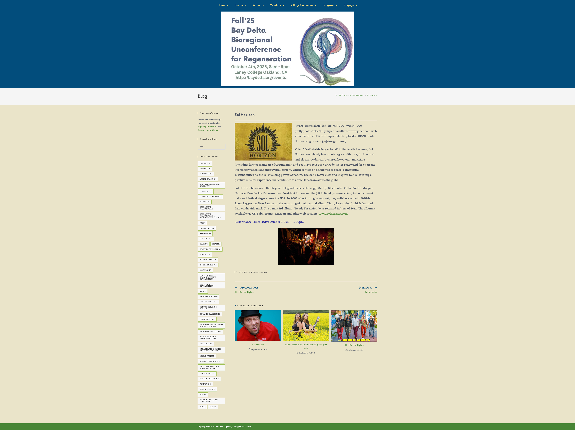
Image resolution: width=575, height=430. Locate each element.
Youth (212, 407)
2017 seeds (205, 169)
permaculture (207, 319)
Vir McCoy (258, 344)
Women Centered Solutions (209, 401)
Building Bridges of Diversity (210, 185)
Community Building (210, 197)
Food (202, 223)
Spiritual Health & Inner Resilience (209, 367)
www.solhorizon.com (333, 213)
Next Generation (208, 302)
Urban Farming (207, 389)
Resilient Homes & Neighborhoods (209, 338)
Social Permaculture (211, 361)
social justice (207, 356)
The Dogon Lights (354, 345)
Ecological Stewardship (206, 208)
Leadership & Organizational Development (208, 277)
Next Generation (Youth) (208, 308)
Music (203, 291)
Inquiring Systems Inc (207, 127)
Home (221, 5)
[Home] (336, 95)
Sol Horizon (372, 95)
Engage (349, 5)
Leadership (205, 270)
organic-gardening (210, 314)
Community (206, 191)
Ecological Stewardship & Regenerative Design (210, 216)
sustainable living (209, 379)
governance (206, 239)
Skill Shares (206, 344)
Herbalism (205, 254)
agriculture (206, 174)
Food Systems (207, 228)
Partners (240, 5)
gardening (205, 233)
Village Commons (301, 5)
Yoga (202, 407)
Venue (256, 5)
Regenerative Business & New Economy (211, 325)
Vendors (275, 5)
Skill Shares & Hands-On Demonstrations (211, 350)
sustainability (207, 374)
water (203, 395)
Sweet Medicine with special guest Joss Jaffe (306, 346)
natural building (208, 296)
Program (328, 5)
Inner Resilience (208, 265)
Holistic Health (208, 260)
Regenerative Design (210, 332)
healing (204, 244)
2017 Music (205, 163)
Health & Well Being (210, 249)
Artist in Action (208, 179)
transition (205, 384)
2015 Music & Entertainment (253, 272)
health (216, 244)
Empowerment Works (208, 130)
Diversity (205, 202)
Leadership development (206, 285)
